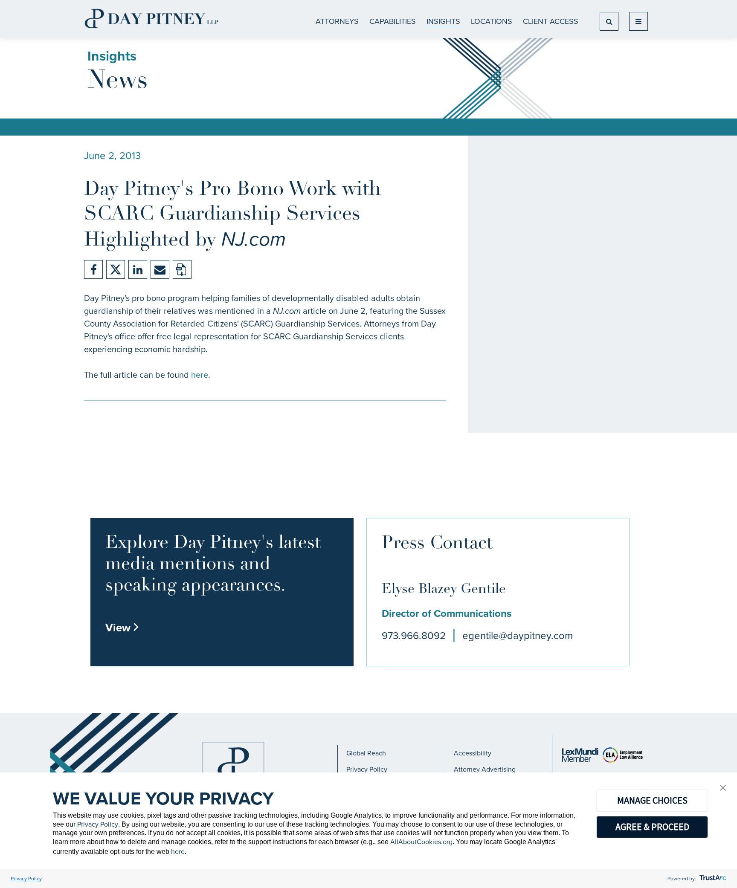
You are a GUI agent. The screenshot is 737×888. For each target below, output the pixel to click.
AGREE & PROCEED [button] (652, 827)
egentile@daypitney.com (517, 635)
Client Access (550, 21)
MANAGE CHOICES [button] (652, 800)
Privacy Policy (366, 769)
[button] (722, 788)
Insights (443, 21)
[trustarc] (712, 879)
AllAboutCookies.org (421, 842)
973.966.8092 (414, 635)
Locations (491, 21)
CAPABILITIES (392, 21)
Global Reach (366, 753)
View (122, 627)
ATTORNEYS (337, 21)
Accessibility (472, 753)
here (199, 374)
